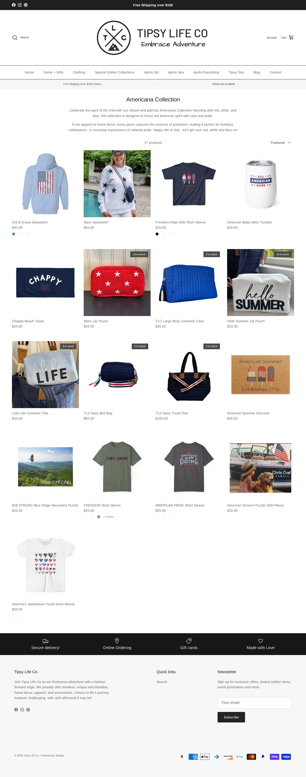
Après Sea (176, 72)
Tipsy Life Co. (31, 755)
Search (162, 682)
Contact (275, 72)
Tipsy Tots (236, 72)
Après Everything (206, 72)
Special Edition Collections (115, 72)
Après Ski (151, 72)
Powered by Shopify (52, 755)
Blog (256, 72)
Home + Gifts (53, 72)
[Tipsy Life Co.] (153, 38)
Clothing (79, 72)
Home (29, 72)
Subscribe (231, 717)
